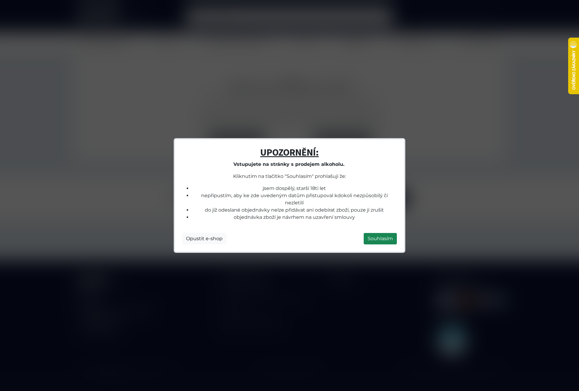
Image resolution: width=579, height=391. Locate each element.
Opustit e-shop (204, 238)
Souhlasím (380, 238)
